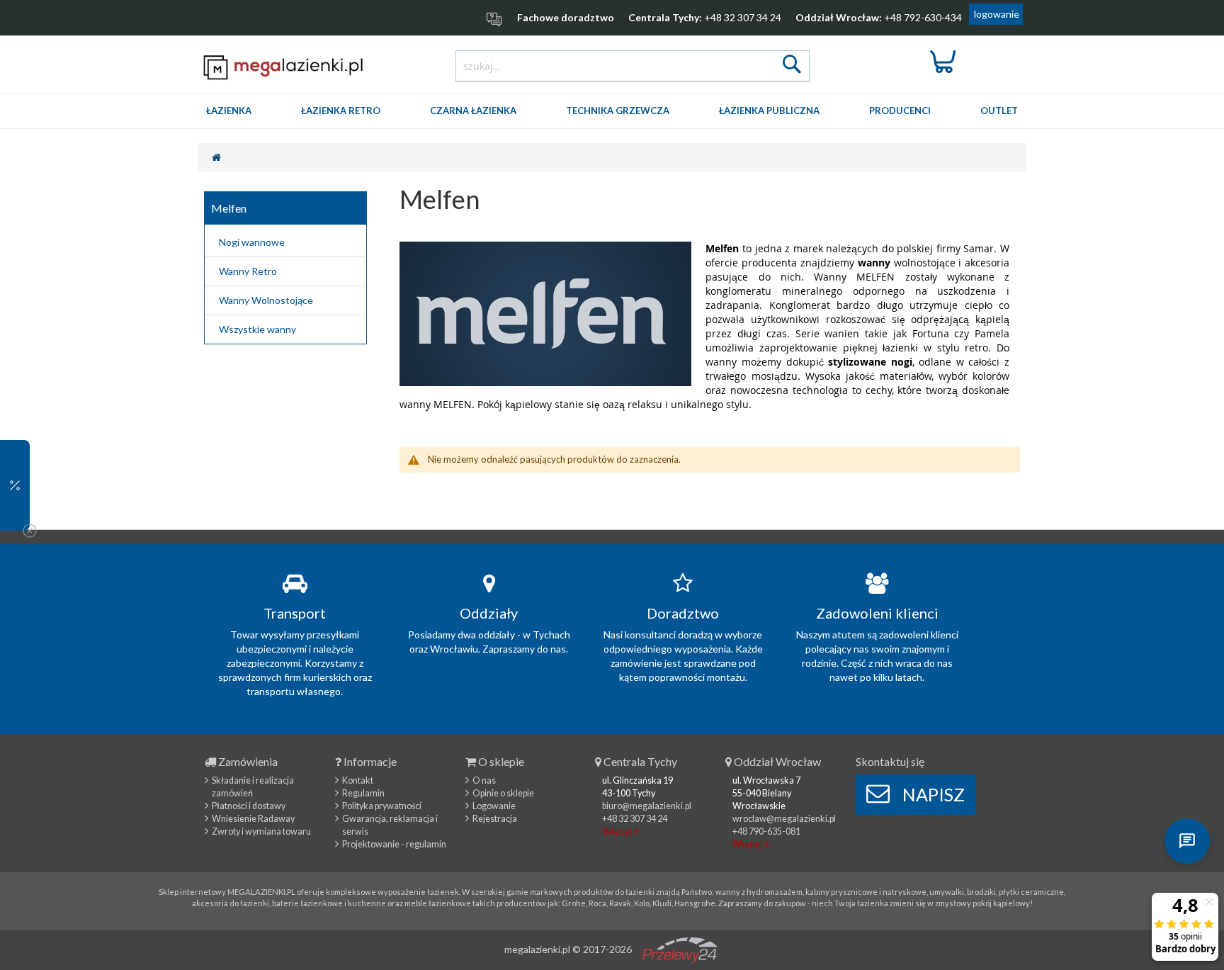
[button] (15, 485)
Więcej (618, 831)
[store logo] (283, 67)
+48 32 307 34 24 (742, 17)
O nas (484, 780)
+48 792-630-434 (923, 17)
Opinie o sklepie (503, 793)
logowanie (996, 14)
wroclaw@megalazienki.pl (784, 818)
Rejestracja (494, 818)
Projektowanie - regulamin (394, 844)
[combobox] (632, 65)
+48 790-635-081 (766, 831)
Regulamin (363, 793)
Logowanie (494, 806)
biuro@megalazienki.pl (646, 806)
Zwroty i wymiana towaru (261, 831)
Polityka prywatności (381, 806)
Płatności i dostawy (248, 806)
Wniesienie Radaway (253, 818)
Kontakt (357, 780)
